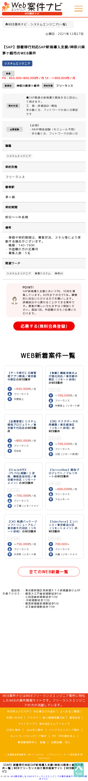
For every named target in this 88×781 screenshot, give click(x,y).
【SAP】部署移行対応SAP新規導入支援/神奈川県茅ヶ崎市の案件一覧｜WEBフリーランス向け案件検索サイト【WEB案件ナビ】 (42, 768)
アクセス (32, 717)
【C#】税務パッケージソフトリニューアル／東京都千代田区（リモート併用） (22, 526)
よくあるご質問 (69, 711)
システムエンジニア (19, 155)
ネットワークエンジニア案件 (28, 736)
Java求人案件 (34, 730)
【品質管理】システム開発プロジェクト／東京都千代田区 (22, 425)
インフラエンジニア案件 (64, 730)
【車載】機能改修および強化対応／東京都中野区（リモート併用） (63, 376)
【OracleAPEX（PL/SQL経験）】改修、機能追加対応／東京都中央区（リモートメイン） (22, 476)
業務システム (43, 273)
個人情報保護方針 (54, 717)
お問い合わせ (14, 717)
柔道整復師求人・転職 (31, 742)
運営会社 (75, 717)
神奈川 (59, 273)
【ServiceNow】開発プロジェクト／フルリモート (64, 473)
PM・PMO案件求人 (63, 736)
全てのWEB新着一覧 (48, 571)
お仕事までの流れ (44, 711)
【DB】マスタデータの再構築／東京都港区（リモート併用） (63, 425)
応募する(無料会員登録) (44, 326)
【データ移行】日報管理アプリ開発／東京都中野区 (22, 376)
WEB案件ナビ (32, 13)
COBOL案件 (13, 730)
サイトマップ (26, 723)
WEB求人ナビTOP (18, 711)
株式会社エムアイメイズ (54, 723)
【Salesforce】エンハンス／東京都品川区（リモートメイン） (63, 525)
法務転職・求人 (60, 742)
